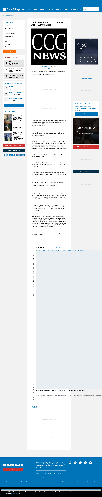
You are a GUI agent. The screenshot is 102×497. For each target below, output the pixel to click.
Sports (11, 15)
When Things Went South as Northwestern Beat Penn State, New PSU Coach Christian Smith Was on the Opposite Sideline (18, 137)
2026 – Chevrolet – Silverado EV (86, 109)
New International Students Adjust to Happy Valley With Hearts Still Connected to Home (18, 118)
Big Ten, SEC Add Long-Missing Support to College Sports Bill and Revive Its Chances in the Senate (60, 390)
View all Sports (60, 247)
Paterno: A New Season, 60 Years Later (17, 127)
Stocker (86, 113)
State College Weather (86, 78)
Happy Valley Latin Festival (15, 98)
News (7, 15)
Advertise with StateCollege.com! (14, 145)
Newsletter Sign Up (9, 51)
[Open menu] (4, 9)
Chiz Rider (11, 86)
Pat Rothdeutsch (44, 66)
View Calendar (14, 105)
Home (4, 15)
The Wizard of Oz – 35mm (15, 92)
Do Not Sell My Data (91, 481)
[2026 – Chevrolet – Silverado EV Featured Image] (83, 106)
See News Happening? (14, 150)
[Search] (97, 9)
